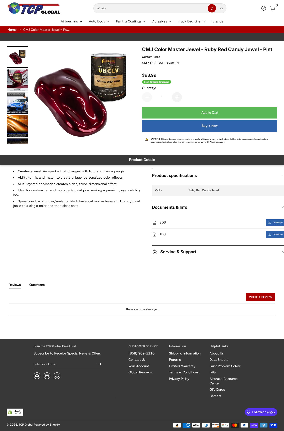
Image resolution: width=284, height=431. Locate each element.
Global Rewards (140, 372)
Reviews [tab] (15, 285)
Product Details (142, 159)
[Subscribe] (97, 364)
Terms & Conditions (184, 372)
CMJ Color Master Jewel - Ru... (46, 29)
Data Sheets (219, 359)
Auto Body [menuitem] (97, 21)
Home (12, 29)
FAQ (213, 372)
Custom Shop (151, 57)
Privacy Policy (179, 379)
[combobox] (149, 8)
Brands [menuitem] (217, 21)
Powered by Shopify (47, 424)
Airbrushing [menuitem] (69, 21)
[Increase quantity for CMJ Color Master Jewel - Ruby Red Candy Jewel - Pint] (177, 97)
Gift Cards (217, 389)
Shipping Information (185, 353)
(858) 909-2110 (141, 353)
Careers (215, 396)
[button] (212, 8)
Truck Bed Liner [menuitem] (190, 21)
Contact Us (137, 359)
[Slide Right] (120, 95)
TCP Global (26, 424)
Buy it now (210, 125)
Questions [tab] (37, 285)
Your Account (138, 366)
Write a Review (260, 297)
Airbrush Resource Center (224, 381)
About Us (217, 353)
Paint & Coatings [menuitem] (128, 21)
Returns (175, 359)
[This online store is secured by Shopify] (15, 412)
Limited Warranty (182, 366)
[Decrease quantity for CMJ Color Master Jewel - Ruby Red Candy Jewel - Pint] (147, 97)
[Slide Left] (40, 95)
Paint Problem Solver (225, 366)
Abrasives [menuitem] (159, 21)
